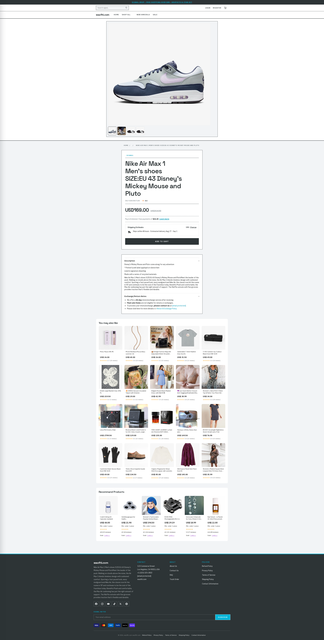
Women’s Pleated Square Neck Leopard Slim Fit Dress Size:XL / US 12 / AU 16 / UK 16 (213, 470)
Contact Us (174, 570)
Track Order (174, 579)
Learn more (164, 219)
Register (217, 8)
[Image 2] (121, 131)
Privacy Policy (207, 570)
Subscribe (223, 617)
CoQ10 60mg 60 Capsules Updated (106, 518)
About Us (173, 566)
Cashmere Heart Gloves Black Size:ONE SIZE (110, 470)
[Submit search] (126, 8)
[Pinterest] (126, 603)
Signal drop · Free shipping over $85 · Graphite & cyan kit (162, 2)
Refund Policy (207, 566)
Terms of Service (208, 575)
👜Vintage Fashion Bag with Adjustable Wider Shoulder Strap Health (161, 353)
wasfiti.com (102, 14)
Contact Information (210, 584)
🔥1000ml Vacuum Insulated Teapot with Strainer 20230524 (136, 392)
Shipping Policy (208, 579)
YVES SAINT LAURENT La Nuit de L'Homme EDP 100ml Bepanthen (161, 431)
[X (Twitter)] (120, 603)
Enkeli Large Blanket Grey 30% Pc (110, 392)
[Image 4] (140, 131)
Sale (155, 15)
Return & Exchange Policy (167, 308)
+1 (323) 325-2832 (144, 573)
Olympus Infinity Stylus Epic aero (187, 431)
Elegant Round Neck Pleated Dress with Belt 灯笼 (161, 392)
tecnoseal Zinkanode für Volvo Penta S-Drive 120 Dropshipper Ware (194, 518)
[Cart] (225, 8)
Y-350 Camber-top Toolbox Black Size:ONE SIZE (212, 353)
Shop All (126, 15)
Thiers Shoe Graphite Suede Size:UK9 (135, 470)
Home (116, 15)
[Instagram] (102, 603)
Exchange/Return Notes (135, 296)
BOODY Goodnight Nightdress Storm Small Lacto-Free (213, 431)
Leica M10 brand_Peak (108, 430)
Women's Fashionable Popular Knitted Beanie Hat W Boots (151, 518)
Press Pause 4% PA (107, 352)
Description (129, 261)
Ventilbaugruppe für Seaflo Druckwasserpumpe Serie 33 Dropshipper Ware (129, 518)
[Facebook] (96, 603)
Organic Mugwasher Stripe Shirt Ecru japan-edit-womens (161, 470)
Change (193, 227)
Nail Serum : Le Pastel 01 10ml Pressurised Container (215, 518)
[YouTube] (108, 603)
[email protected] (179, 306)
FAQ (171, 575)
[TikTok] (114, 603)
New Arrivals (143, 15)
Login (207, 8)
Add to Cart (162, 241)
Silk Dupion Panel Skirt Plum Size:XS (187, 470)
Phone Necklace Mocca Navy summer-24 (135, 353)
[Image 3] (131, 131)
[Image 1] (112, 131)
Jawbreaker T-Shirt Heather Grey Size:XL (186, 353)
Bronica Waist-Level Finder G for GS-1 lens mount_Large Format (136, 431)
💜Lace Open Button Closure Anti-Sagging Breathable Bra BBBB (187, 392)
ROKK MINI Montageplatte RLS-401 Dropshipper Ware (173, 518)
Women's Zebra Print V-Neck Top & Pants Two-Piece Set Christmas (213, 392)
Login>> (107, 535)
